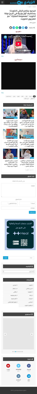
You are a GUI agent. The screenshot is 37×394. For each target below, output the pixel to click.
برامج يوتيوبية (13, 295)
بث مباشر (14, 289)
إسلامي (30, 302)
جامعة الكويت (8, 96)
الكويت (32, 118)
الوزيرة (18, 96)
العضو (30, 96)
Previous (5, 334)
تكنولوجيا (30, 292)
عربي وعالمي (29, 289)
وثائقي (14, 292)
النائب (26, 96)
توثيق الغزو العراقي (12, 302)
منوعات (30, 299)
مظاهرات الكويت (28, 305)
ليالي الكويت (26, 98)
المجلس (14, 285)
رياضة (30, 295)
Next (32, 334)
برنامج (14, 96)
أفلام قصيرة (13, 299)
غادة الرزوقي (33, 98)
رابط (2, 56)
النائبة (22, 96)
